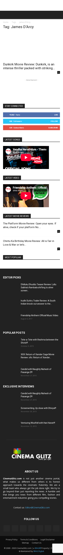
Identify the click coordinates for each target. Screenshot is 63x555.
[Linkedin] (15, 528)
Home (5, 22)
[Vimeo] (48, 528)
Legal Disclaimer (48, 539)
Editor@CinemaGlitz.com (37, 507)
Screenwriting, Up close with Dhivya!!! (38, 408)
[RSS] (23, 528)
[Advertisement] (31, 5)
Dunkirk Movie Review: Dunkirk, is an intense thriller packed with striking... (29, 66)
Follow (54, 121)
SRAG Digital (38, 551)
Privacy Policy (11, 539)
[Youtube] (56, 528)
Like (56, 115)
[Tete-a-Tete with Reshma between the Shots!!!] (10, 343)
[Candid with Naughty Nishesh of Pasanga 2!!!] (10, 373)
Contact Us (36, 542)
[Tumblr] (31, 528)
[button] (5, 15)
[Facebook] (7, 528)
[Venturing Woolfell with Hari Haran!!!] (10, 426)
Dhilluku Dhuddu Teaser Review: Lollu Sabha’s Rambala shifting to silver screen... (38, 287)
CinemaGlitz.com (12, 478)
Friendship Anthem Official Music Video (39, 315)
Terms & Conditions (29, 539)
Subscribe (53, 127)
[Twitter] (40, 528)
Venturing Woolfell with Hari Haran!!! (38, 423)
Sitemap (25, 542)
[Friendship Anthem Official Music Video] (10, 319)
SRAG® (38, 548)
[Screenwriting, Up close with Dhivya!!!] (10, 412)
